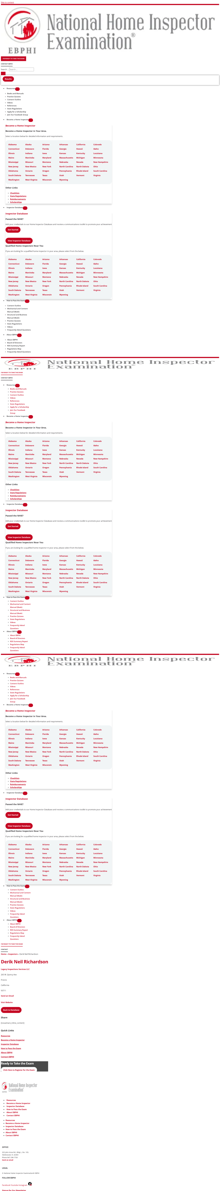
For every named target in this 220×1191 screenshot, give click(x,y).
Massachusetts (66, 157)
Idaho (96, 149)
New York (46, 166)
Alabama (12, 144)
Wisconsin (47, 180)
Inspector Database (15, 1106)
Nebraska (63, 162)
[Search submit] (3, 73)
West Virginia (31, 180)
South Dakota (14, 175)
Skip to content (7, 2)
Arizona (46, 144)
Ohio (95, 166)
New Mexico (30, 166)
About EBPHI (12, 1112)
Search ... (5, 69)
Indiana (28, 153)
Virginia (96, 175)
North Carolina (66, 166)
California (80, 144)
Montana (46, 162)
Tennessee (30, 175)
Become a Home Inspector (18, 1103)
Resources (11, 1100)
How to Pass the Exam (17, 1109)
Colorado (97, 144)
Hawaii (79, 149)
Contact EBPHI (13, 1115)
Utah (61, 175)
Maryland (46, 157)
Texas (44, 175)
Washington (13, 180)
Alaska (28, 144)
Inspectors (13, 954)
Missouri (29, 162)
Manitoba (29, 157)
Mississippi (13, 162)
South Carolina (100, 171)
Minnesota (98, 157)
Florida (45, 149)
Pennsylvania (65, 171)
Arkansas (63, 144)
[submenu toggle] (17, 89)
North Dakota (82, 166)
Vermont (80, 175)
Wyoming (63, 180)
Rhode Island (82, 171)
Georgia (62, 149)
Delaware (29, 149)
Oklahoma (13, 171)
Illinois (11, 153)
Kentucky (80, 153)
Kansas (62, 153)
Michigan (80, 157)
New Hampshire (100, 162)
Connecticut (13, 149)
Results (8, 79)
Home (3, 954)
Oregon (45, 171)
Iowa (44, 153)
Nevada (79, 162)
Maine (11, 157)
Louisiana (97, 153)
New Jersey (13, 166)
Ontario (29, 171)
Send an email (7, 1160)
